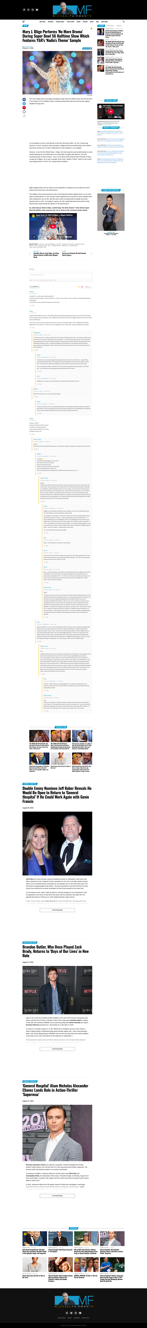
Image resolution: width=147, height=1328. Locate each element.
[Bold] (31, 280)
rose (51, 552)
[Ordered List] (40, 280)
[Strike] (38, 280)
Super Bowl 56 (74, 245)
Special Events (70, 22)
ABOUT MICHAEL (61, 1318)
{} (52, 280)
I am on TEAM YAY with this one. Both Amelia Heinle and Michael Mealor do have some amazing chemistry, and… (110, 153)
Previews (85, 22)
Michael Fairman (28, 46)
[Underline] (36, 280)
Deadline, (38, 1173)
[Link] (50, 280)
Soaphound (45, 357)
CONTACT (69, 1318)
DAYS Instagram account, (67, 1029)
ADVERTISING (77, 1318)
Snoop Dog (65, 245)
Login (32, 269)
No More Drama (56, 245)
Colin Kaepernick (51, 244)
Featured (71, 244)
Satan (40, 335)
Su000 (40, 441)
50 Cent (42, 244)
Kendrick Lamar (79, 244)
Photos (78, 22)
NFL (49, 245)
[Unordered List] (43, 280)
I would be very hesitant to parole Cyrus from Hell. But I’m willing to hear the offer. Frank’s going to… (110, 133)
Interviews (50, 22)
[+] (55, 280)
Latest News (42, 22)
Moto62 (44, 404)
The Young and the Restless (38, 247)
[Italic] (33, 280)
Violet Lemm (46, 456)
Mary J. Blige (33, 245)
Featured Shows (60, 22)
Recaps (92, 22)
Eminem (65, 244)
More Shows (104, 22)
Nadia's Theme (43, 245)
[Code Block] (48, 280)
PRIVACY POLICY (85, 1318)
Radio (97, 22)
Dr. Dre (59, 244)
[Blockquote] (45, 280)
